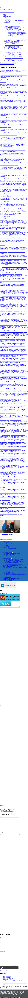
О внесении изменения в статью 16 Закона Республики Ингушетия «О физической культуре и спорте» (13, 85)
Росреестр (5, 984)
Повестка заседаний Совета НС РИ (13, 48)
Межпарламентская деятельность (15, 54)
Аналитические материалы (9, 55)
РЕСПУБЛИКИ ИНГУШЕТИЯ (7, 12)
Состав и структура (7, 16)
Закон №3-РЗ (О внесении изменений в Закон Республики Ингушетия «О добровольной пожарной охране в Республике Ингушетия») (14, 81)
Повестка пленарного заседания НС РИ (14, 49)
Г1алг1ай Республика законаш (12, 42)
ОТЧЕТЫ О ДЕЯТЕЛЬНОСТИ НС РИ (14, 58)
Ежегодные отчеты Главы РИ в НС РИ (13, 56)
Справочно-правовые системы (12, 47)
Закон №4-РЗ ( (4, 84)
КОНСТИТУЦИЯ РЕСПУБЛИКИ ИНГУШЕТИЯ (16, 40)
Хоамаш (4, 15)
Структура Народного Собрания (12, 26)
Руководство (8, 17)
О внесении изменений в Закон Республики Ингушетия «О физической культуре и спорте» (13, 154)
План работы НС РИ (9, 59)
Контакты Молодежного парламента (16, 36)
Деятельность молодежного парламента (16, 32)
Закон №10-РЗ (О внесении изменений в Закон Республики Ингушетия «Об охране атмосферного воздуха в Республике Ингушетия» (14, 114)
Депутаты (7, 19)
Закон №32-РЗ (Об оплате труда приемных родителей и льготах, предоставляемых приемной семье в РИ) (13, 217)
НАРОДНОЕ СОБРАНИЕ (6, 9)
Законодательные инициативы (12, 46)
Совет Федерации (7, 977)
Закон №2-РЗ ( (4, 75)
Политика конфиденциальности (7, 970)
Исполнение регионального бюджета (13, 51)
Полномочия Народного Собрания (13, 29)
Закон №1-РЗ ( (4, 70)
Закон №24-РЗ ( (5, 178)
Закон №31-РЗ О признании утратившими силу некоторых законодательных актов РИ (11, 214)
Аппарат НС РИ (8, 24)
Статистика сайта (10, 988)
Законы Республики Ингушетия (12, 41)
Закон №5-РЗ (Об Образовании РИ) (9, 87)
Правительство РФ (7, 979)
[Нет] (19, 997)
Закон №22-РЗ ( (5, 171)
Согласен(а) (3, 997)
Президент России (7, 976)
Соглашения (10, 53)
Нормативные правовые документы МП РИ (17, 33)
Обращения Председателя (6, 539)
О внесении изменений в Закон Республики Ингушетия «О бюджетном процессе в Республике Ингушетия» (13, 76)
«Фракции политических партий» (12, 23)
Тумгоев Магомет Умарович (6, 534)
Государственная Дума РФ (8, 978)
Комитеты (7, 22)
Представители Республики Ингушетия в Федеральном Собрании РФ (14, 28)
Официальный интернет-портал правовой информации (15, 983)
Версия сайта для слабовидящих (10, 967)
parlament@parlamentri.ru (8, 811)
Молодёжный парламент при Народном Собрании (16, 30)
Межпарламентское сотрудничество (13, 52)
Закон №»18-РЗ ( (5, 153)
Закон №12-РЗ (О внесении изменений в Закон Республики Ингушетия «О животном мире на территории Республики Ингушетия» (13, 126)
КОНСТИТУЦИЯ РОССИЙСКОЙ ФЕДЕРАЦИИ (16, 39)
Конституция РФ (6, 981)
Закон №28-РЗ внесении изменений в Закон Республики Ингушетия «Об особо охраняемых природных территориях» (13, 199)
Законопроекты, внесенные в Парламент (14, 45)
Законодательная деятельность (9, 37)
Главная (4, 14)
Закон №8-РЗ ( (4, 100)
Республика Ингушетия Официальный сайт (12, 980)
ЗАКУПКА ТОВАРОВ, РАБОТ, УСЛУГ (14, 60)
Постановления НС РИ (10, 43)
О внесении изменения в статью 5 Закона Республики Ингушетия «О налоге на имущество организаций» (13, 71)
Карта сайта (2, 988)
